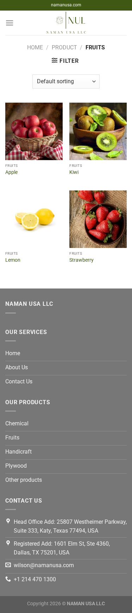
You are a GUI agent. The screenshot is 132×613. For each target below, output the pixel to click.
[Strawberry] (98, 219)
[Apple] (34, 131)
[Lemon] (34, 219)
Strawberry (81, 260)
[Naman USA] (66, 23)
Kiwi (73, 172)
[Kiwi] (98, 131)
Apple (11, 172)
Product (64, 47)
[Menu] (9, 22)
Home (35, 47)
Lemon (12, 260)
